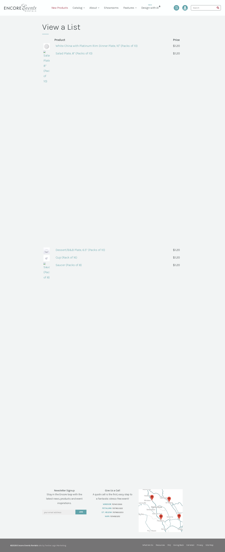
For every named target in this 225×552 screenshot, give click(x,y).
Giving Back (178, 545)
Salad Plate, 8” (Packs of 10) (74, 53)
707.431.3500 (117, 504)
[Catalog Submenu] (84, 7)
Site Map (209, 545)
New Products (59, 8)
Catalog (77, 8)
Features (128, 8)
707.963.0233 (118, 512)
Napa (107, 516)
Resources (160, 545)
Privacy (200, 545)
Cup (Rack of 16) (66, 257)
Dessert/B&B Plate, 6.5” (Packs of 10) (80, 250)
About (93, 8)
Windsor (107, 504)
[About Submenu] (99, 7)
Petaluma (106, 508)
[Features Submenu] (136, 7)
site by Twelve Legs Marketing (52, 545)
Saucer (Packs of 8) (69, 265)
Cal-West (190, 545)
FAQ (169, 545)
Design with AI (150, 8)
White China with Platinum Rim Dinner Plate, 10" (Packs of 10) (97, 46)
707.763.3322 (117, 508)
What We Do (147, 545)
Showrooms (111, 8)
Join (81, 512)
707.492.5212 (115, 516)
